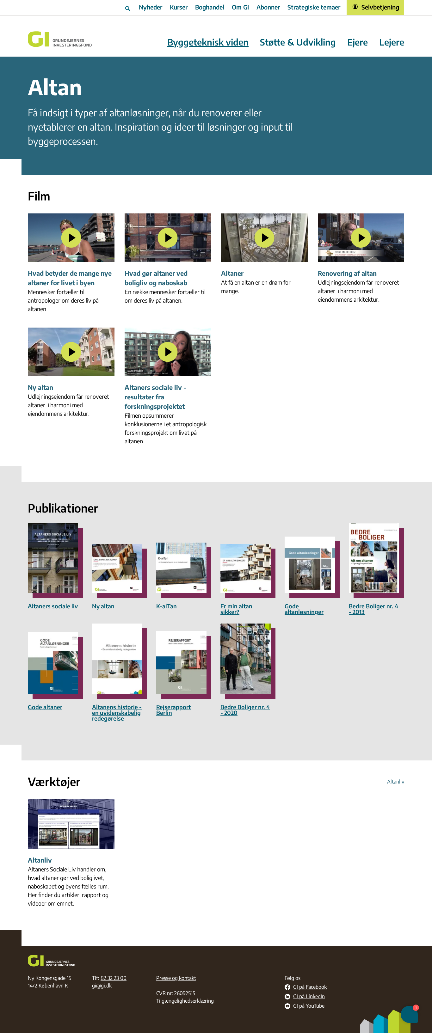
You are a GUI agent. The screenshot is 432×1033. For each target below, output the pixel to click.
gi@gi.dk (102, 985)
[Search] (128, 7)
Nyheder (150, 7)
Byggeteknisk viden (208, 42)
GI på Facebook (310, 987)
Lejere (391, 42)
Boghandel (209, 7)
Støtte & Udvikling (298, 42)
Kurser (179, 7)
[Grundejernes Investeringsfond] (60, 39)
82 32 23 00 (114, 978)
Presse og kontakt (176, 978)
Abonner (268, 7)
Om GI (240, 7)
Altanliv (395, 781)
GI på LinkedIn (309, 996)
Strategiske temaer (313, 7)
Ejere (357, 42)
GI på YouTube (308, 1006)
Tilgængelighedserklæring (185, 1001)
